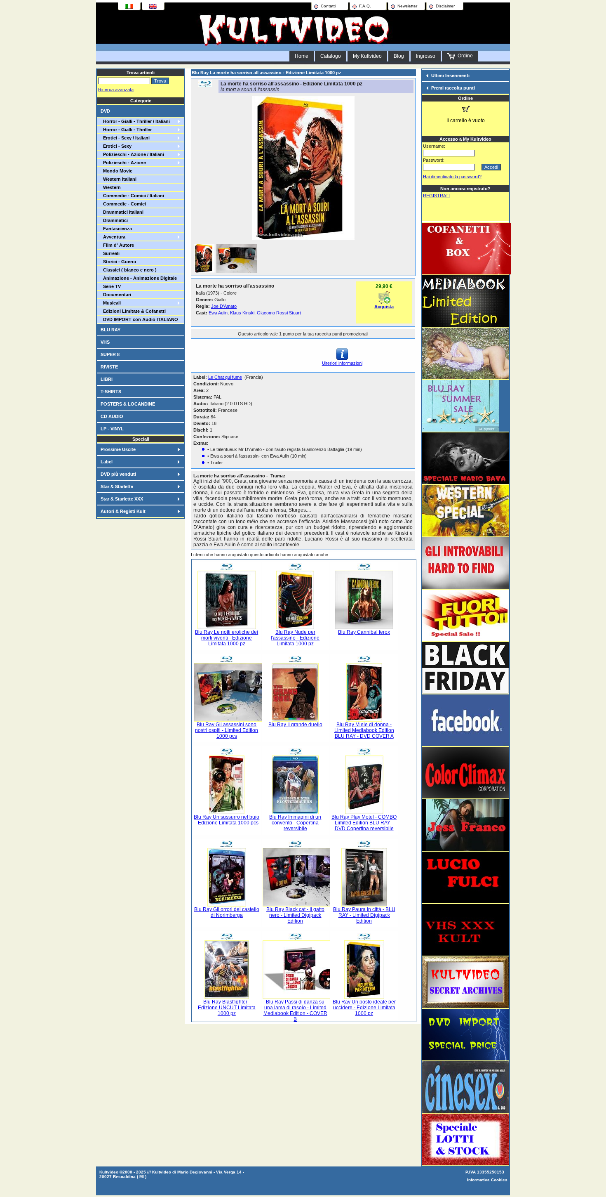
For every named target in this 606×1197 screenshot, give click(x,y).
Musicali (111, 302)
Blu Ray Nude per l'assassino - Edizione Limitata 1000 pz (295, 638)
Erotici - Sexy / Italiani (125, 137)
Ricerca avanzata (116, 89)
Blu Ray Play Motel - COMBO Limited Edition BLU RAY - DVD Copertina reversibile (364, 822)
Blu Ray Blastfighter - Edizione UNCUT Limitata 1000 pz (227, 1007)
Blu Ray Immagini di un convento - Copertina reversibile (295, 822)
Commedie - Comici (123, 203)
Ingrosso (425, 56)
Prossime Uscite (118, 449)
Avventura (113, 236)
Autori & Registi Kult (123, 511)
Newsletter (407, 6)
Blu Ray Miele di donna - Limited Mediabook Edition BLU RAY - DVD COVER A (364, 730)
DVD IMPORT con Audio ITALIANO (139, 319)
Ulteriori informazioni (342, 363)
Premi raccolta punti (453, 87)
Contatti (328, 6)
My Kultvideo (367, 56)
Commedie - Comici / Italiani (132, 195)
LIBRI (107, 379)
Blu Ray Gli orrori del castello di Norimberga (226, 912)
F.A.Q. (365, 6)
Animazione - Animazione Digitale (139, 278)
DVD (105, 111)
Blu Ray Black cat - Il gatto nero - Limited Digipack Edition (295, 915)
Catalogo (330, 56)
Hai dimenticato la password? (452, 176)
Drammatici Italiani (122, 212)
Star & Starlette (117, 486)
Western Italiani (118, 179)
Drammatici (114, 220)
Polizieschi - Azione (123, 162)
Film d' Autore (117, 245)
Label (107, 461)
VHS (105, 342)
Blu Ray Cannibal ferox (364, 632)
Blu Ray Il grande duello (295, 724)
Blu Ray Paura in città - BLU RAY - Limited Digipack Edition (364, 915)
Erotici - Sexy (116, 146)
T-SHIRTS (111, 391)
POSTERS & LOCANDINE (128, 403)
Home (301, 56)
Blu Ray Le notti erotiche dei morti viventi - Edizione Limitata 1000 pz (226, 638)
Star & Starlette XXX (122, 498)
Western (111, 187)
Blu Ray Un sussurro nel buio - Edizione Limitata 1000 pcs (226, 820)
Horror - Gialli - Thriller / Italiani (135, 121)
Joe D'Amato (224, 306)
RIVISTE (109, 366)
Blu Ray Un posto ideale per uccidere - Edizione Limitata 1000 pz (364, 1007)
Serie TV (111, 286)
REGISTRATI (436, 195)
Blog (399, 56)
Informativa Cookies (487, 1180)
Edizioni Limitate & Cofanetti (133, 311)
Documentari (116, 294)
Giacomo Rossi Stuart (279, 312)
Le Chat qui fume (225, 377)
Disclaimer (445, 6)
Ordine (464, 56)
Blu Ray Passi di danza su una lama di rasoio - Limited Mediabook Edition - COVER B (295, 1010)
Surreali (110, 253)
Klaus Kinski (242, 312)
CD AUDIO (112, 416)
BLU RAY (110, 329)
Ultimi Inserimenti (450, 75)
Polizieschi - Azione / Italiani (132, 154)
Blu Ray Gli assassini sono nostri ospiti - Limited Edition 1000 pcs (226, 730)
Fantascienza (116, 228)
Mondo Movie (116, 170)
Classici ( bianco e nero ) (129, 269)
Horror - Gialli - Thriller (126, 129)
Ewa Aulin (218, 312)
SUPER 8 (110, 354)
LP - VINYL (112, 428)
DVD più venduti (118, 474)
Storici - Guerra (118, 261)
